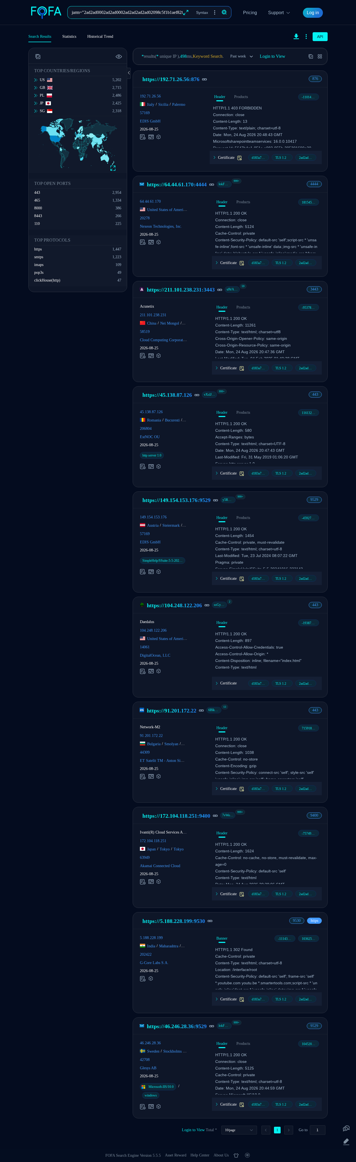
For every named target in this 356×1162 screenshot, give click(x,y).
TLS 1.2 (280, 158)
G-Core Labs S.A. (154, 963)
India (151, 946)
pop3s (38, 272)
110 (37, 224)
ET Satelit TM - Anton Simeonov (166, 761)
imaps (38, 265)
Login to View (272, 56)
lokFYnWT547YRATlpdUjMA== (225, 184)
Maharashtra (168, 946)
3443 (314, 289)
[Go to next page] (288, 1130)
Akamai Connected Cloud (160, 866)
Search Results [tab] (39, 36)
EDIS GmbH (150, 121)
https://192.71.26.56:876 (170, 79)
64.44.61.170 (150, 201)
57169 (145, 113)
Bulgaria (153, 744)
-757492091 (310, 833)
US (42, 80)
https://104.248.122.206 (174, 605)
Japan (151, 849)
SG (42, 111)
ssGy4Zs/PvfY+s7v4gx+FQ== (220, 605)
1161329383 (310, 413)
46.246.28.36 (150, 1043)
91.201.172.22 (151, 736)
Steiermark (171, 525)
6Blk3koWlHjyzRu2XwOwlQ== (214, 710)
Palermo (178, 104)
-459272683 (310, 518)
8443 (38, 216)
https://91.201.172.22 (171, 710)
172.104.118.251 (153, 841)
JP (41, 103)
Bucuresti (172, 420)
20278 (145, 218)
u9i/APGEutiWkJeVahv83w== (233, 289)
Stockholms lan (175, 1051)
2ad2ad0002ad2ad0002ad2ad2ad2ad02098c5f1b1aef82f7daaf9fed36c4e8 (307, 158)
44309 (145, 752)
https (38, 249)
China (151, 323)
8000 (38, 208)
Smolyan (171, 744)
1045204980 (310, 1044)
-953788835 (310, 308)
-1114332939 (286, 939)
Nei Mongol (169, 323)
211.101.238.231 (153, 315)
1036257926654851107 (310, 939)
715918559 (309, 728)
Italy (150, 104)
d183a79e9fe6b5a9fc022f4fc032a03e (260, 158)
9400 (314, 815)
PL (42, 95)
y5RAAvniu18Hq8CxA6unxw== (229, 500)
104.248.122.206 (153, 630)
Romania (154, 420)
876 (315, 79)
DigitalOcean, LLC (155, 655)
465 (37, 200)
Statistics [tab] (69, 36)
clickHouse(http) (47, 280)
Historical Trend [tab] (100, 36)
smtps (38, 257)
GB (42, 88)
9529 (314, 500)
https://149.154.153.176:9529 (176, 500)
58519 (145, 332)
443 (37, 192)
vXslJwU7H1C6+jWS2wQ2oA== (210, 394)
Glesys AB (148, 1068)
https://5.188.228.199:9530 (173, 921)
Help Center (200, 1155)
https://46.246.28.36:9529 (177, 1026)
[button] (215, 12)
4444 (314, 184)
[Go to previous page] (265, 1130)
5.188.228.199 (151, 938)
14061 (145, 647)
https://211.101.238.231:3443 (181, 290)
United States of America (167, 210)
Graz (187, 525)
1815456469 (310, 202)
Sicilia (163, 104)
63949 (145, 857)
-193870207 (310, 623)
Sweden (153, 1051)
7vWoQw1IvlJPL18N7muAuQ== (228, 815)
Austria (153, 525)
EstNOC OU (150, 437)
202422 (146, 954)
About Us (221, 1155)
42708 (145, 1060)
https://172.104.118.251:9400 (176, 816)
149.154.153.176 (153, 517)
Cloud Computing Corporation (164, 340)
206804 (146, 428)
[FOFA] (48, 12)
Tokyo (165, 849)
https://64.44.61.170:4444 (177, 184)
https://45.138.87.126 (167, 395)
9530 (297, 920)
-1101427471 (310, 97)
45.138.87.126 (151, 412)
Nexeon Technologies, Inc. (161, 226)
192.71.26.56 (150, 96)
